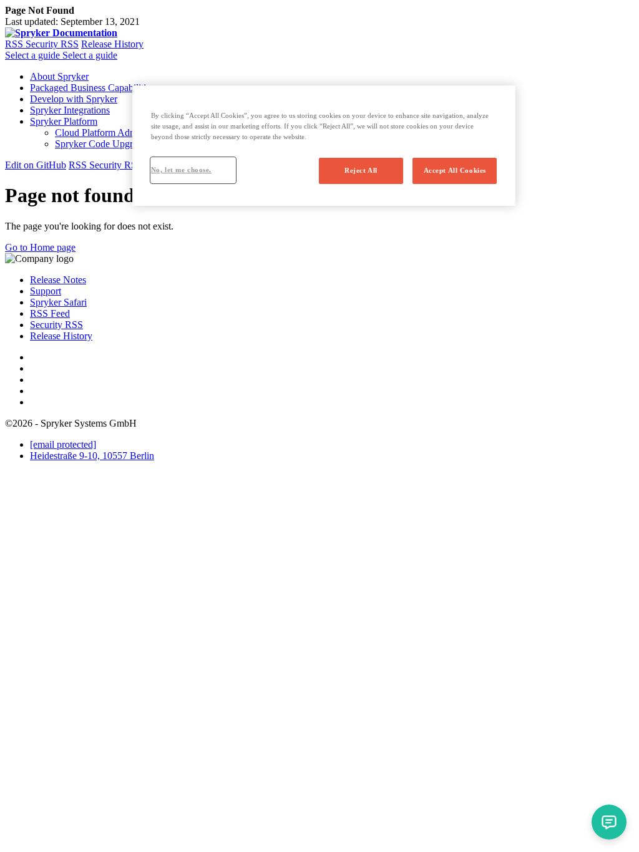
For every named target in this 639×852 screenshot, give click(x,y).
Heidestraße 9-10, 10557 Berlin (92, 455)
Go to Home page (40, 247)
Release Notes (58, 279)
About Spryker (59, 76)
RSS (15, 44)
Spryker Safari (58, 302)
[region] (323, 145)
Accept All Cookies (455, 170)
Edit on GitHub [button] (35, 165)
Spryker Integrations (70, 110)
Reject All (361, 170)
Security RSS (52, 44)
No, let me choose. (181, 169)
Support (45, 291)
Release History (112, 44)
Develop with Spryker (73, 99)
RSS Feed (50, 313)
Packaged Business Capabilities (92, 87)
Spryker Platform (63, 121)
